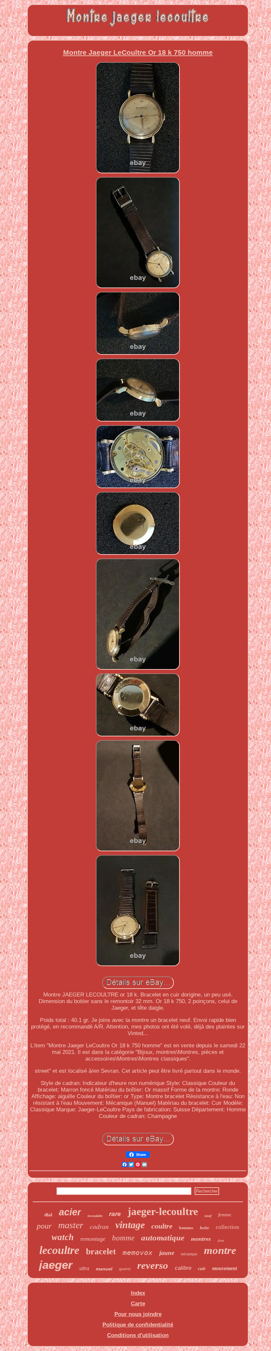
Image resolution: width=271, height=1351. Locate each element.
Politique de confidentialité (137, 1325)
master (70, 1225)
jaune (166, 1252)
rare (115, 1213)
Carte (138, 1303)
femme (224, 1214)
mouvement (224, 1268)
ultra (84, 1268)
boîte (204, 1227)
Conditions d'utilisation (138, 1335)
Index (138, 1293)
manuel (104, 1268)
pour (44, 1226)
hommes (186, 1228)
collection (227, 1227)
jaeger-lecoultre (163, 1211)
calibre (183, 1268)
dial (48, 1214)
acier (70, 1212)
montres (201, 1238)
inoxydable (95, 1216)
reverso (152, 1265)
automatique (162, 1237)
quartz (125, 1268)
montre (220, 1250)
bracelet (101, 1251)
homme (123, 1238)
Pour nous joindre (138, 1314)
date (220, 1240)
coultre (162, 1226)
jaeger (56, 1264)
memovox (138, 1253)
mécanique (189, 1254)
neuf (208, 1216)
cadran (99, 1226)
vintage (130, 1224)
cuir (202, 1268)
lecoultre (59, 1250)
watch (63, 1237)
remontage (92, 1238)
